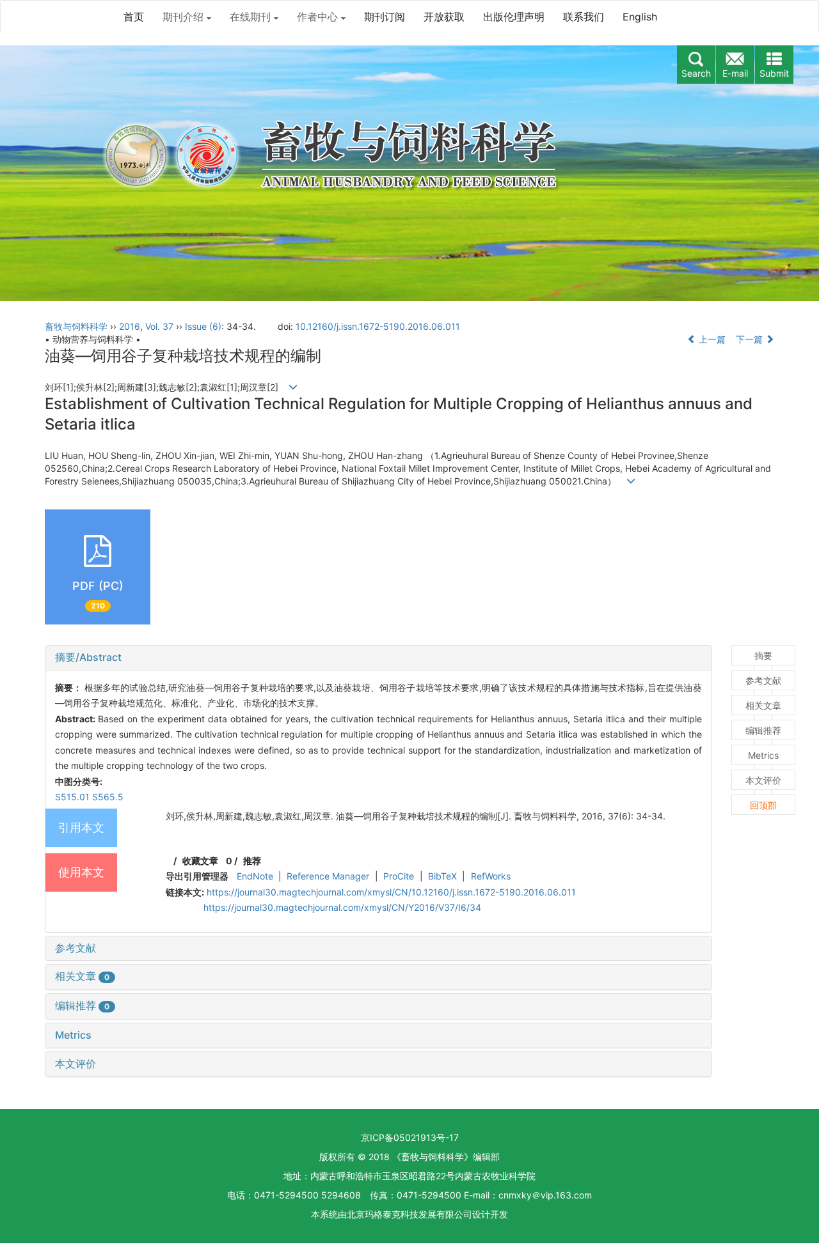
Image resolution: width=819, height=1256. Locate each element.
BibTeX (442, 876)
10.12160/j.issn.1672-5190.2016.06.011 (378, 326)
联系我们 (583, 16)
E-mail (735, 73)
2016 (129, 326)
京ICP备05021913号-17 (410, 1137)
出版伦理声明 (514, 16)
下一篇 (750, 339)
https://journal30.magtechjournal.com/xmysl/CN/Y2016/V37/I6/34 (342, 907)
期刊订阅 (384, 16)
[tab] (378, 658)
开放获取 (444, 16)
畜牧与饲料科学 (76, 326)
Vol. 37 (159, 326)
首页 (133, 16)
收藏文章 (200, 860)
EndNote (255, 876)
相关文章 (82, 976)
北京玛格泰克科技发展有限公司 (409, 1214)
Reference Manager (328, 876)
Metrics (73, 1034)
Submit (774, 73)
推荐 (252, 860)
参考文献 (75, 948)
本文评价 (75, 1063)
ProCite (398, 876)
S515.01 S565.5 (89, 796)
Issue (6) (203, 326)
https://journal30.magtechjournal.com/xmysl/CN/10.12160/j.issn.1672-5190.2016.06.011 (391, 892)
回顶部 (763, 805)
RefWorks (491, 876)
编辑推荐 (82, 1005)
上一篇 (711, 339)
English (640, 16)
